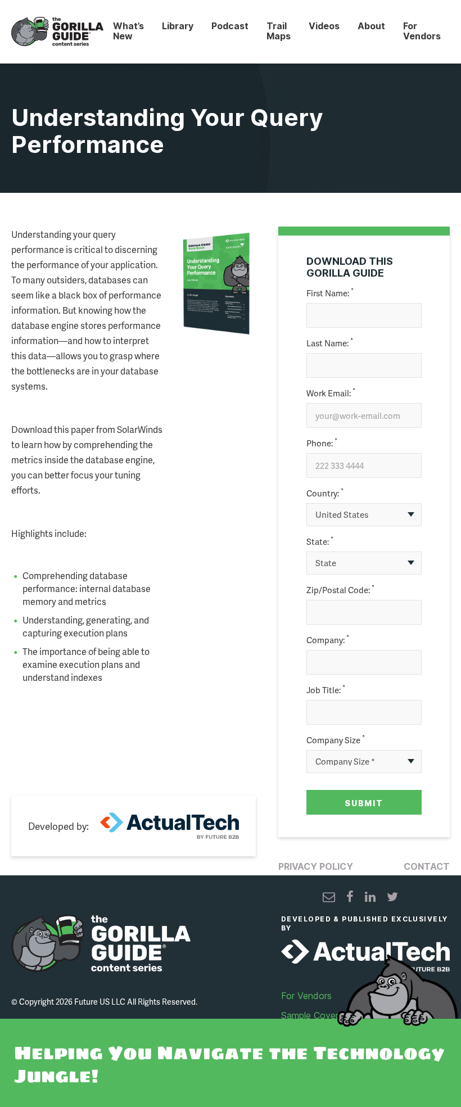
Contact (427, 866)
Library (177, 25)
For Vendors (422, 31)
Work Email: (330, 393)
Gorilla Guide (57, 32)
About (371, 25)
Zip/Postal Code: (340, 590)
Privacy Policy (315, 866)
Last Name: (329, 343)
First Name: (330, 293)
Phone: (321, 443)
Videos (324, 25)
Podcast (229, 25)
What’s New (128, 31)
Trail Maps (278, 31)
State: (319, 541)
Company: (327, 640)
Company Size (335, 740)
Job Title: (325, 690)
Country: (325, 493)
